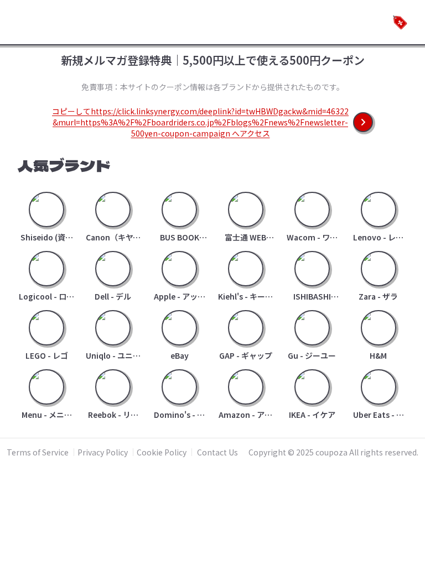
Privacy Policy (102, 452)
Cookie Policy (161, 452)
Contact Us (217, 452)
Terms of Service (38, 452)
